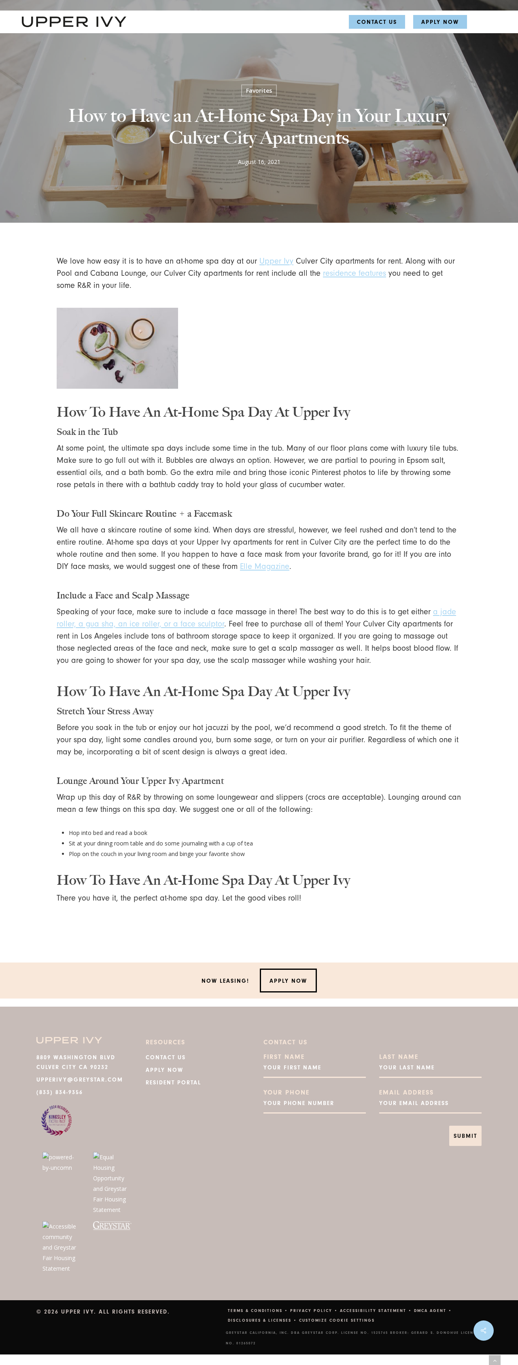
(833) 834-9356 (59, 1092)
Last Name (398, 1056)
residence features (354, 273)
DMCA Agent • (433, 1310)
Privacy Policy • (314, 1310)
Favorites (259, 90)
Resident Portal (173, 1082)
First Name (284, 1056)
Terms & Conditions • (258, 1310)
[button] (489, 22)
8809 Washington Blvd (75, 1057)
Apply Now (288, 980)
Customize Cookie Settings (337, 1320)
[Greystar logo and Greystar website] (112, 1250)
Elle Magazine (264, 566)
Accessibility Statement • (376, 1310)
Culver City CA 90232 (72, 1067)
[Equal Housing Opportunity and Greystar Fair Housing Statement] (112, 1186)
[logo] (74, 22)
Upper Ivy (276, 261)
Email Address (406, 1092)
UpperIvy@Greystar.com (79, 1079)
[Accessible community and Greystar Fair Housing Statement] (61, 1250)
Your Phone (286, 1092)
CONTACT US (166, 1057)
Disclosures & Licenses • (262, 1320)
